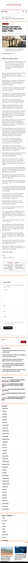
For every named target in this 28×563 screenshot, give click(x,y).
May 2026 (5, 417)
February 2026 (6, 425)
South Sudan (5, 540)
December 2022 (6, 509)
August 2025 (5, 442)
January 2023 (5, 506)
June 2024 (5, 470)
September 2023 (6, 484)
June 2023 (4, 492)
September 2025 (6, 439)
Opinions (4, 531)
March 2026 (5, 422)
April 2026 (5, 419)
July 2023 (4, 489)
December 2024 (6, 461)
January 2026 (5, 428)
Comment (5, 289)
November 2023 (6, 481)
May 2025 (5, 450)
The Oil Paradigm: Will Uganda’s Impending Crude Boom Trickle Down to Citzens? (6, 559)
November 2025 (6, 433)
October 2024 (5, 467)
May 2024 (5, 472)
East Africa (5, 24)
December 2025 (6, 430)
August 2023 (5, 486)
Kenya (4, 529)
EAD (4, 33)
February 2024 (6, 475)
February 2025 (5, 456)
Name (4, 305)
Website (5, 316)
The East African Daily (14, 5)
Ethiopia (4, 526)
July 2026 (4, 411)
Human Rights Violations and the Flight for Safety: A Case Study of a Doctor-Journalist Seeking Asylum (14, 398)
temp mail (4, 383)
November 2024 (6, 464)
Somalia (4, 537)
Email (4, 311)
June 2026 (5, 414)
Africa (4, 518)
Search (3, 339)
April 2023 (5, 497)
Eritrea (4, 523)
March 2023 (5, 500)
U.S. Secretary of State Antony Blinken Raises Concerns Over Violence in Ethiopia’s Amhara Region (13, 385)
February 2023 (5, 503)
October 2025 (5, 436)
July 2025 (4, 444)
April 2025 (5, 453)
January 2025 (5, 458)
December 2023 (6, 478)
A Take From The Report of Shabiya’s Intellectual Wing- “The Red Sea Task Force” (13, 380)
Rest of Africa (5, 534)
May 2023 (5, 495)
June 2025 (5, 447)
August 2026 (5, 408)
